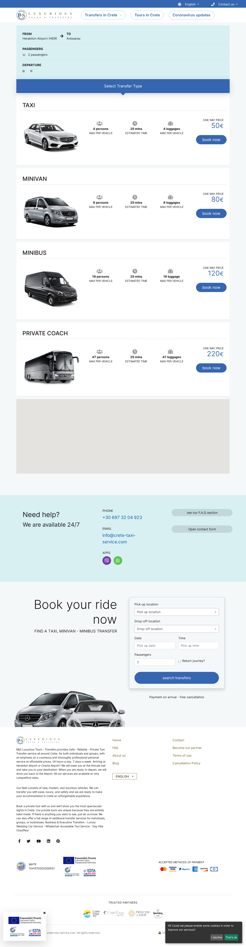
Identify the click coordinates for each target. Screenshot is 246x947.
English (122, 776)
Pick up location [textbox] (148, 612)
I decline (216, 937)
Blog (115, 763)
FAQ (115, 748)
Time (181, 638)
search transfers (177, 678)
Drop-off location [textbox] (150, 629)
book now (211, 139)
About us (118, 755)
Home (116, 740)
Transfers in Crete (101, 15)
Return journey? (193, 661)
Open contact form (202, 529)
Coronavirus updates (191, 15)
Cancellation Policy (186, 763)
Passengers (143, 655)
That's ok (231, 937)
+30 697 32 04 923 (122, 517)
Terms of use (182, 755)
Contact (178, 740)
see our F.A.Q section (202, 513)
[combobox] (177, 612)
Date (138, 638)
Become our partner (187, 748)
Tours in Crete (147, 15)
